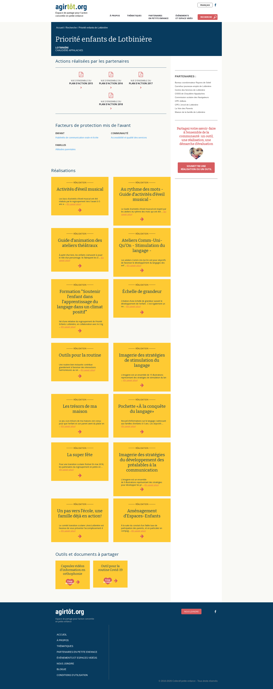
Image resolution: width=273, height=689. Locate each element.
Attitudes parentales (65, 149)
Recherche (206, 17)
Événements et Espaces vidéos (77, 658)
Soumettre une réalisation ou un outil (196, 168)
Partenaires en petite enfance (158, 17)
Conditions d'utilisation (72, 675)
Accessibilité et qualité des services (129, 137)
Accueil (60, 27)
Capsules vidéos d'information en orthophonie (72, 570)
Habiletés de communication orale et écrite (76, 137)
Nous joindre (191, 611)
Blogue (61, 669)
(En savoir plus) (73, 204)
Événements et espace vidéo (184, 17)
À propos (115, 15)
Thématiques (134, 15)
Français (205, 5)
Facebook (215, 5)
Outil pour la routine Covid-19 (110, 568)
